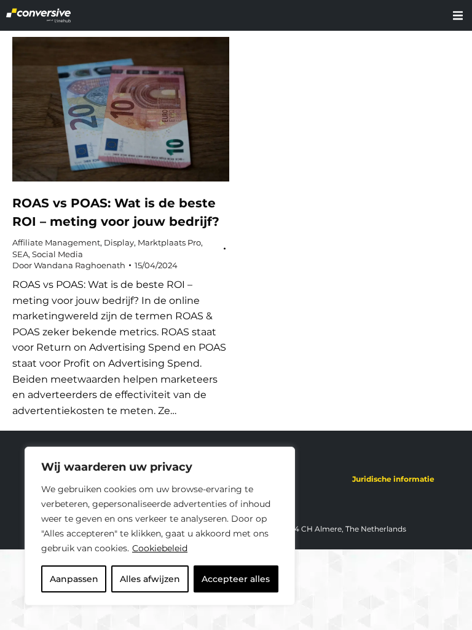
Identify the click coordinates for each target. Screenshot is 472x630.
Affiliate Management (56, 242)
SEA (20, 254)
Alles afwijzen (150, 578)
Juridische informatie (393, 479)
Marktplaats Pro (169, 242)
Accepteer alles (236, 578)
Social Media (57, 254)
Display (119, 242)
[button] (458, 15)
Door (68, 265)
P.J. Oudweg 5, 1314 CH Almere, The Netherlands (317, 528)
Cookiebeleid (159, 548)
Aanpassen (74, 578)
